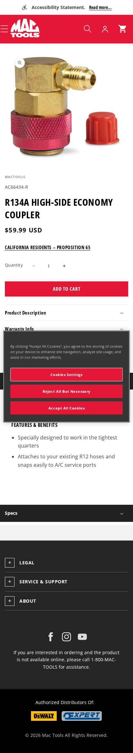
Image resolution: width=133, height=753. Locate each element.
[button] (87, 29)
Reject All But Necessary (66, 391)
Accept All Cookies (66, 407)
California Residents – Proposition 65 (47, 247)
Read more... (100, 7)
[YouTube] (82, 637)
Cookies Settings (66, 374)
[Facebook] (50, 637)
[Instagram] (66, 637)
